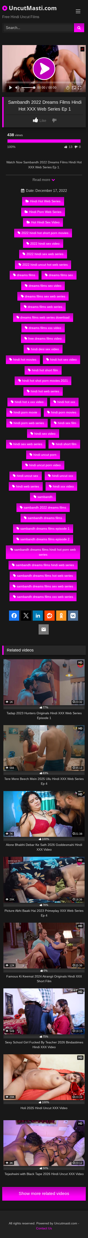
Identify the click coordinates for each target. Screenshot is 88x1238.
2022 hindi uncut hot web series (45, 264)
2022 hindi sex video (45, 243)
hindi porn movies (63, 412)
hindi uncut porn (44, 454)
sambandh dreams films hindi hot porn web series (45, 552)
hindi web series (27, 486)
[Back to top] (74, 1224)
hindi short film (66, 444)
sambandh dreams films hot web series (45, 575)
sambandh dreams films (45, 518)
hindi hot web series (45, 391)
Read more (41, 180)
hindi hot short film (45, 370)
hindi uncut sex (27, 476)
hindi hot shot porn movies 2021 (45, 380)
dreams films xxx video (45, 328)
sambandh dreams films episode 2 (44, 539)
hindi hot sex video (63, 359)
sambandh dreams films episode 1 (44, 528)
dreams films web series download (44, 317)
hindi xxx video (63, 486)
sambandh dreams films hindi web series (45, 565)
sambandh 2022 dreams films (45, 507)
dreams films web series (45, 307)
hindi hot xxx (66, 402)
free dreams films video (45, 338)
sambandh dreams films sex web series (45, 586)
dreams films (26, 275)
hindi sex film (67, 423)
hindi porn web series (29, 423)
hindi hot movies (24, 359)
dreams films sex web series (45, 296)
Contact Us (44, 1228)
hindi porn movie (25, 412)
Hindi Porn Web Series (45, 212)
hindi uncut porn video (45, 465)
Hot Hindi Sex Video (45, 222)
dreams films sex (61, 275)
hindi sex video (45, 433)
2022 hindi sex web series (44, 254)
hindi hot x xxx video (29, 402)
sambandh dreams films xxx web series (45, 596)
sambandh (45, 497)
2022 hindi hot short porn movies (44, 233)
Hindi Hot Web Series (45, 201)
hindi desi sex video (45, 349)
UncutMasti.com (32, 8)
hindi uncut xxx (62, 476)
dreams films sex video (45, 285)
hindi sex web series (27, 444)
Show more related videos (44, 1193)
